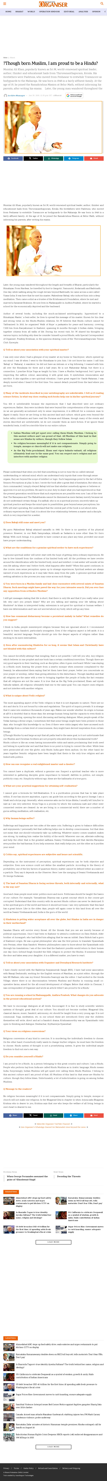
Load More (53, 1242)
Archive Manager (16, 95)
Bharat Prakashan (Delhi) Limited (16, 1472)
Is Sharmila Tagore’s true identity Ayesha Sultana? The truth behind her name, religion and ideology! (33, 1215)
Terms (16, 1468)
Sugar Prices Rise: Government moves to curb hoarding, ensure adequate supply (85, 1229)
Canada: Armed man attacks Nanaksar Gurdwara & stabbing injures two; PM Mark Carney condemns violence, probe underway (58, 1416)
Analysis (83, 11)
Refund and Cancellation (48, 1468)
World (31, 11)
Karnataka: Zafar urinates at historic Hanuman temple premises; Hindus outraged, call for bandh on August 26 (58, 1426)
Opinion (96, 11)
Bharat (19, 11)
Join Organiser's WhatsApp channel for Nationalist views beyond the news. (53, 1127)
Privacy (6, 1468)
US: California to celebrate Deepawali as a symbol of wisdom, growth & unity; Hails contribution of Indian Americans (85, 1216)
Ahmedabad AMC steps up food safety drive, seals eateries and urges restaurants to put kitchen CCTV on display (33, 1202)
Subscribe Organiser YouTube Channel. (53, 1124)
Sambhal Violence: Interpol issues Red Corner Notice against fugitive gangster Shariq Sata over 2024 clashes (58, 1406)
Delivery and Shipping (71, 1468)
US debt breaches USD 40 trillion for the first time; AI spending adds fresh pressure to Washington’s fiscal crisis (33, 1229)
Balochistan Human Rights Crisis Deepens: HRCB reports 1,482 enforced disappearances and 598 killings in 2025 (59, 1436)
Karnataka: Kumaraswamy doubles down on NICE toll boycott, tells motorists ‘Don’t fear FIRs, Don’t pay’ (85, 1201)
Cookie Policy (29, 1468)
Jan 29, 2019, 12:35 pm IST (40, 95)
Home (8, 11)
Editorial (69, 11)
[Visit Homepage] (53, 4)
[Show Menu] (4, 4)
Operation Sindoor (49, 11)
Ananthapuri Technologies (24, 1475)
